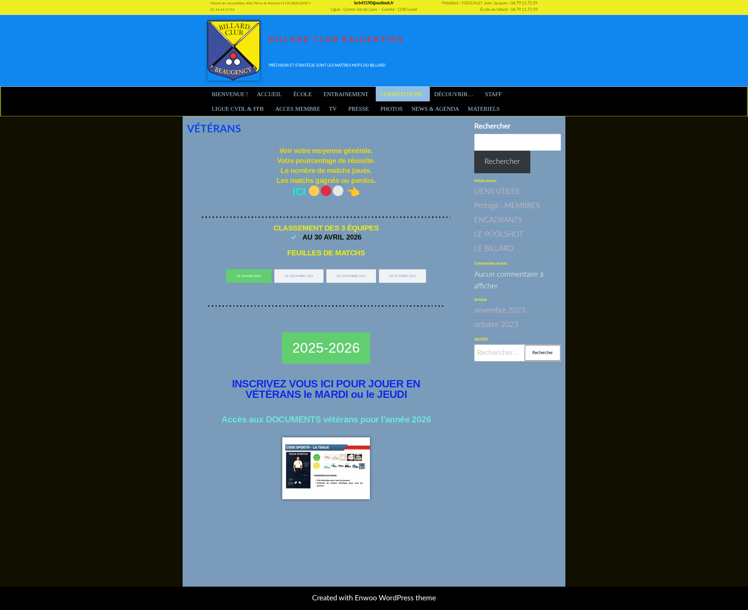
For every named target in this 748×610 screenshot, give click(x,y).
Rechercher (492, 126)
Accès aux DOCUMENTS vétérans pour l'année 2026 (326, 419)
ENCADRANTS (498, 220)
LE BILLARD (493, 248)
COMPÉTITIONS (401, 94)
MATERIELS (484, 108)
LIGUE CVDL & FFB (238, 108)
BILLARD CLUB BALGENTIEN (336, 40)
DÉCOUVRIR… (453, 94)
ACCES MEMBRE (297, 108)
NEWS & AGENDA (435, 108)
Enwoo (366, 598)
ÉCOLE (302, 94)
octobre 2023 (496, 324)
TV (333, 108)
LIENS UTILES (496, 191)
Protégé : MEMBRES (507, 205)
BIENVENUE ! (230, 94)
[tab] (248, 276)
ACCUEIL (269, 94)
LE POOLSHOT (498, 234)
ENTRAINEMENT (345, 94)
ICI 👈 (326, 191)
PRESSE (358, 108)
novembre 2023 (500, 310)
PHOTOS (391, 108)
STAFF (493, 94)
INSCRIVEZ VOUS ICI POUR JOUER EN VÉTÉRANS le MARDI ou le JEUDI (326, 389)
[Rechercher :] (517, 352)
